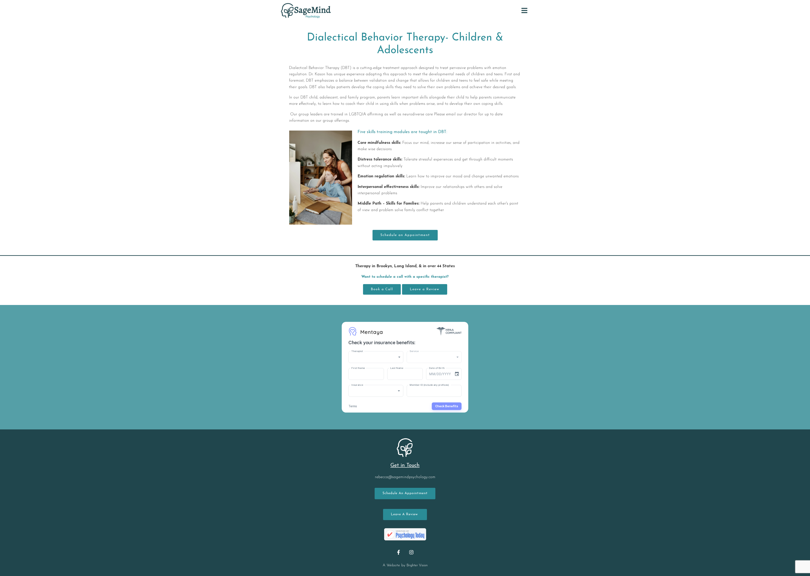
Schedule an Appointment (405, 235)
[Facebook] (398, 552)
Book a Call (382, 289)
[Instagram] (411, 552)
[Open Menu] (524, 10)
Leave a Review (424, 289)
